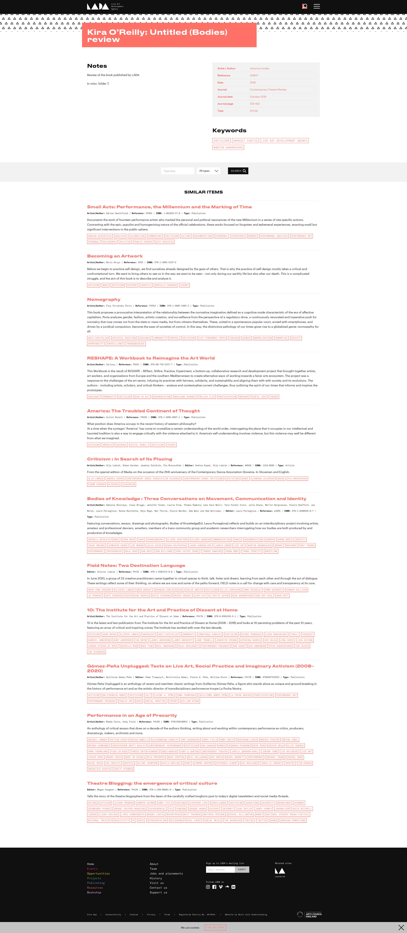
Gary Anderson (123, 640)
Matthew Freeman (214, 814)
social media (212, 820)
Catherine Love (198, 803)
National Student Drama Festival (287, 814)
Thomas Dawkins (212, 551)
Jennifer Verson (226, 640)
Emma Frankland (97, 751)
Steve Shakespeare (280, 646)
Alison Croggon (124, 803)
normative (281, 338)
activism (93, 285)
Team (153, 869)
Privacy (151, 914)
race (139, 701)
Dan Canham (208, 745)
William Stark (190, 701)
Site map (92, 914)
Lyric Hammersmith (133, 814)
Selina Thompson (147, 763)
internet (227, 808)
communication (222, 539)
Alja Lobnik (95, 478)
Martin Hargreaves (228, 147)
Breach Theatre (269, 739)
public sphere (143, 242)
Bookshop (94, 892)
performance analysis (274, 236)
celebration (137, 236)
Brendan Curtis (164, 589)
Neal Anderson (165, 646)
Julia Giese (154, 545)
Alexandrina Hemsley (165, 739)
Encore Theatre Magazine (129, 808)
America (107, 444)
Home (90, 864)
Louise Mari (95, 757)
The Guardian (232, 820)
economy (299, 803)
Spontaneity (95, 343)
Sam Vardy (239, 646)
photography (114, 551)
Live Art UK (280, 876)
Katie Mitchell (302, 808)
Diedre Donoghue (251, 634)
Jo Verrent (95, 595)
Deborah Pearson (239, 745)
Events (92, 869)
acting (92, 803)
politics (125, 242)
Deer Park (259, 745)
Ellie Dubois (295, 745)
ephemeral (221, 236)
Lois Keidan (305, 640)
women (273, 820)
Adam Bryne (110, 634)
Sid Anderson (256, 646)
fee (171, 808)
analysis (120, 236)
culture (186, 236)
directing (252, 803)
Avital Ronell (139, 444)
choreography (155, 539)
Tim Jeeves (302, 646)
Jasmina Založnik (263, 478)
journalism (282, 808)
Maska (281, 478)
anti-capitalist (168, 634)
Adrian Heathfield (100, 236)
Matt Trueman (192, 814)
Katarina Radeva (250, 640)
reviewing (176, 820)
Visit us (157, 883)
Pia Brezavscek (297, 478)
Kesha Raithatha (175, 545)
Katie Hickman (161, 595)
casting (180, 803)
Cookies (134, 914)
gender (246, 338)
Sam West (146, 551)
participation (227, 396)
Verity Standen (123, 769)
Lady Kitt (201, 595)
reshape (244, 396)
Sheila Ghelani (170, 763)
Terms (167, 914)
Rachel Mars (295, 757)
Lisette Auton (220, 595)
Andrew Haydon (146, 803)
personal (93, 242)
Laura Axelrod (109, 814)
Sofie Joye (259, 396)
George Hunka (197, 808)
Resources (95, 887)
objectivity (121, 820)
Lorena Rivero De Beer (102, 646)
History (156, 878)
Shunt (187, 763)
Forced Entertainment (144, 751)
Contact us (158, 887)
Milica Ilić (207, 396)
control (174, 338)
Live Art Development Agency (284, 140)
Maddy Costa (114, 757)
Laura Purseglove (200, 545)
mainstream (173, 814)
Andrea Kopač (115, 478)
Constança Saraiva (210, 634)
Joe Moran (137, 545)
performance (95, 551)
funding (181, 808)
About (154, 864)
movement (291, 545)
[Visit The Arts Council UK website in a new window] (298, 915)
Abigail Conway (97, 739)
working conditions (293, 820)
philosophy (110, 242)
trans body (232, 551)
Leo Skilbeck (289, 751)
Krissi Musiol (182, 595)
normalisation (263, 338)
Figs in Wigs (119, 751)
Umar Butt (282, 595)
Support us (158, 892)
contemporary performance (165, 745)
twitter (262, 820)
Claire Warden (200, 539)
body (105, 285)
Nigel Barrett (236, 757)
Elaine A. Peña (163, 695)
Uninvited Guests (99, 769)
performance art (301, 236)
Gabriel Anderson (99, 640)
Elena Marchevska (276, 634)
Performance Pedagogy (215, 646)
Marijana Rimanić (185, 396)
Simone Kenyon (203, 763)
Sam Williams (164, 551)
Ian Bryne (141, 640)
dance (245, 478)
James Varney (263, 808)
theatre (290, 763)
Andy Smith (227, 739)
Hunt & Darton (189, 751)
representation (157, 820)
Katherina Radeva (138, 595)
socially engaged (166, 285)
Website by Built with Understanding (246, 914)
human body (284, 539)
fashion (234, 338)
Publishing (96, 883)
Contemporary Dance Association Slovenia (153, 478)
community (160, 338)
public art (126, 701)
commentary (155, 236)
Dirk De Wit (141, 396)
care (141, 539)
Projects (94, 878)
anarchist (149, 634)
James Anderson (160, 640)
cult (148, 695)
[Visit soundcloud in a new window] (227, 887)
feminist (307, 634)
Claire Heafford (177, 539)
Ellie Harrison (230, 589)
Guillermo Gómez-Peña (213, 695)
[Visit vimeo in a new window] (221, 887)
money (259, 814)
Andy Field (210, 739)
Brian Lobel (290, 739)
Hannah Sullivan (296, 589)
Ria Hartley (113, 763)
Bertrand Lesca (247, 739)
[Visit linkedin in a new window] (233, 887)
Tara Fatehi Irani (187, 551)
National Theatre (99, 820)
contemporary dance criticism (203, 478)
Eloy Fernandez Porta (212, 338)
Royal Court (193, 820)
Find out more (215, 927)
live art (238, 545)
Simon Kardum (96, 484)
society (296, 338)
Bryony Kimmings (98, 745)
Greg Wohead (169, 751)
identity (145, 285)
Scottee (129, 763)
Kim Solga (270, 640)
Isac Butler (244, 808)
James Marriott (183, 640)
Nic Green (217, 757)
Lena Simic (287, 640)
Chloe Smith (194, 589)
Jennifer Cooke (117, 545)
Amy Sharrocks (191, 739)
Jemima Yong (269, 751)
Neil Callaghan (197, 757)
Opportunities (98, 873)
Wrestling (271, 551)
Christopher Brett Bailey (128, 745)
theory (184, 285)
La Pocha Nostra (241, 695)
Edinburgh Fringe (99, 808)
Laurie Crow (222, 545)
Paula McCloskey (188, 646)
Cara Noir (129, 539)
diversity (268, 803)
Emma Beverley (253, 589)
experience (238, 236)
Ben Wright (145, 589)
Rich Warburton (241, 595)
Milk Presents (156, 757)
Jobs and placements (166, 873)
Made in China (134, 757)
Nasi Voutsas (176, 757)
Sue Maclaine (249, 763)
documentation (203, 236)
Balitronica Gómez (114, 695)
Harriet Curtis (245, 140)
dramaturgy (284, 803)
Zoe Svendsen (96, 652)
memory (252, 236)
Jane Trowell (204, 640)
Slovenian (129, 484)
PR (133, 820)
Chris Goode (218, 803)
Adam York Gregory (100, 589)
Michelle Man (129, 646)
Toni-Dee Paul (264, 595)
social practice (155, 701)
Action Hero (118, 739)
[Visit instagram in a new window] (208, 887)
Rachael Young (275, 757)
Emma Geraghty (274, 589)
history (132, 285)
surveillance (115, 343)
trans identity (252, 551)
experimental (157, 808)
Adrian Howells (139, 739)
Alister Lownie (124, 589)
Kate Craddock (114, 595)
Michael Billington (240, 814)
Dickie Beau (276, 745)
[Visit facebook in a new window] (214, 887)
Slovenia (113, 484)
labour (92, 814)
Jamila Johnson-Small (245, 751)
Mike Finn (147, 646)
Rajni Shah (95, 763)
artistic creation (124, 338)
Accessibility (113, 914)
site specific (165, 242)
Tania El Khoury (271, 763)
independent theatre (215, 751)
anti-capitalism (98, 338)
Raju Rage (131, 551)
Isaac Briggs (96, 545)
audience (144, 338)
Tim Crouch (305, 763)
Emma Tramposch (186, 695)
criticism (221, 140)
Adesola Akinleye (99, 539)
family (294, 634)
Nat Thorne (308, 545)
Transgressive (136, 343)
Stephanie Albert (226, 763)
